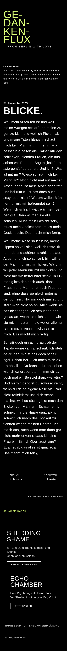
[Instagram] (64, 66)
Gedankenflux (17, 27)
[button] (38, 50)
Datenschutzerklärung (41, 625)
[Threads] (64, 71)
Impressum (13, 625)
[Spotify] (64, 77)
